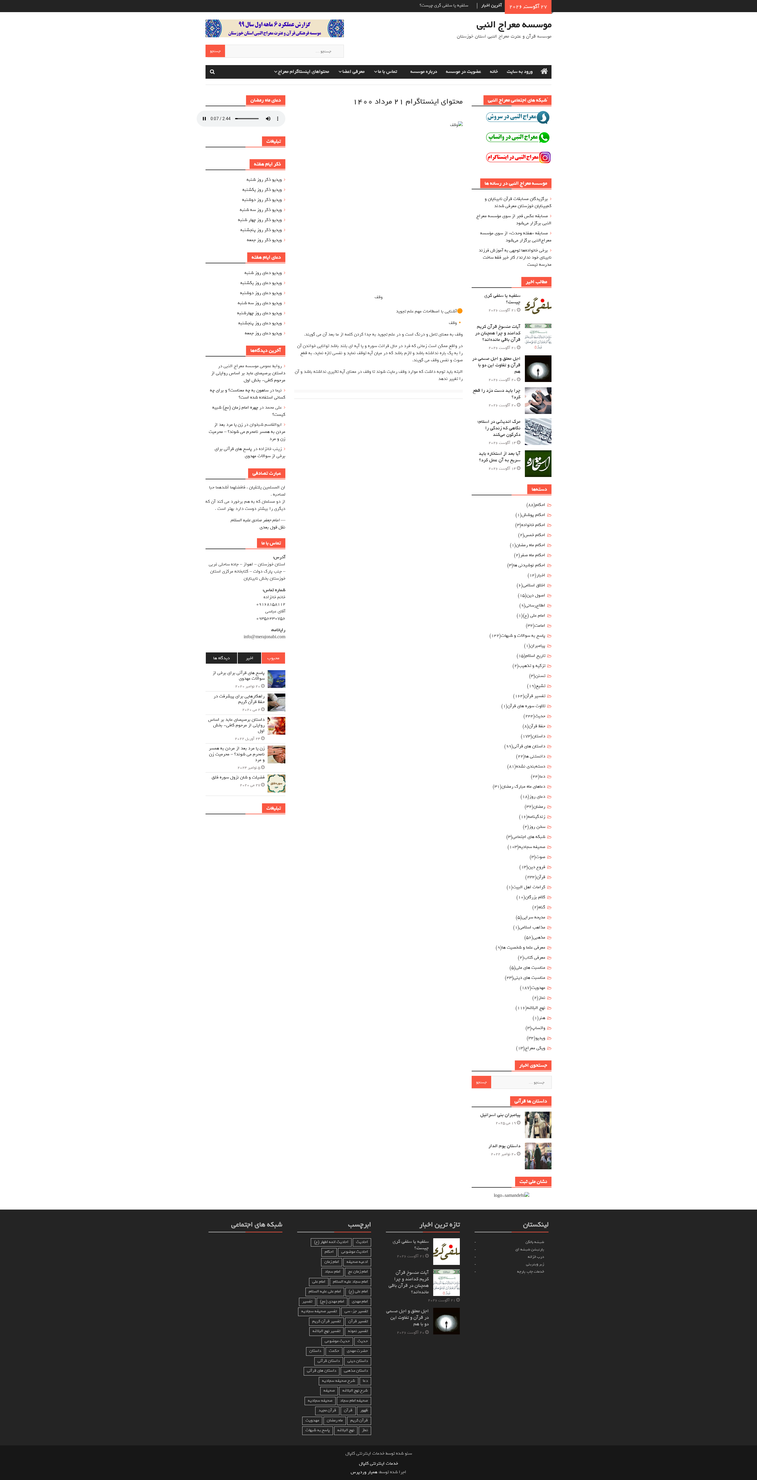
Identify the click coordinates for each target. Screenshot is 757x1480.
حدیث (540, 716)
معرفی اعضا (353, 71)
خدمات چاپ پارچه (530, 1271)
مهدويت (538, 987)
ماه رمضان (335, 1420)
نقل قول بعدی (272, 527)
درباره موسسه (423, 71)
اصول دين (536, 595)
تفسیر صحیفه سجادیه (319, 1311)
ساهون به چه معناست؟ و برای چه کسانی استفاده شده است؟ (247, 394)
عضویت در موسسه (463, 71)
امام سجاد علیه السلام (350, 1281)
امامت (540, 625)
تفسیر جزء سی (356, 1311)
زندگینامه (536, 816)
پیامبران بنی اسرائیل (500, 1115)
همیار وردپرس (364, 1472)
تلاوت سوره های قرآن (526, 706)
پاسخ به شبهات (317, 1430)
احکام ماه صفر (532, 555)
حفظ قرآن (537, 726)
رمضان (539, 806)
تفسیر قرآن (535, 695)
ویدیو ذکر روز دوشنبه (262, 199)
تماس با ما (387, 71)
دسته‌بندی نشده (530, 766)
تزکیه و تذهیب (532, 665)
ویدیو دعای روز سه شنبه (260, 303)
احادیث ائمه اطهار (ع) (331, 1242)
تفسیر (307, 1301)
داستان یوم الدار (504, 1146)
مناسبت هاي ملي (530, 967)
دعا (542, 776)
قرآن (541, 877)
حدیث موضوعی (337, 1341)
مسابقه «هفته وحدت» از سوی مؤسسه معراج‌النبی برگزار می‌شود (515, 237)
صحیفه (329, 1390)
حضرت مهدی (357, 1350)
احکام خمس (534, 535)
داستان (538, 736)
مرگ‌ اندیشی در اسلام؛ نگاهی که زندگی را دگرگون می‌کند (498, 428)
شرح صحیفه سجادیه (338, 1380)
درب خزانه (536, 1257)
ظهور (364, 1410)
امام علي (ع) (534, 615)
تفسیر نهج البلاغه (326, 1331)
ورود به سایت (520, 71)
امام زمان (331, 1261)
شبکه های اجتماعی (528, 836)
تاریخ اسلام (535, 655)
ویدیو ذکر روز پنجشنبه (261, 229)
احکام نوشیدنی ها (529, 565)
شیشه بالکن (534, 1242)
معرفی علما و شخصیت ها (523, 947)
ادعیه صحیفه (357, 1261)
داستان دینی (357, 1361)
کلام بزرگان (535, 897)
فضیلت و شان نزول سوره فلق (238, 777)
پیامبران (537, 645)
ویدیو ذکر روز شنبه (264, 179)
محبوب (273, 658)
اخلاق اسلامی (534, 585)
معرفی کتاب (534, 957)
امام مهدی (360, 1301)
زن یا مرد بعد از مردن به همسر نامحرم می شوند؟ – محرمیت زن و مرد (247, 431)
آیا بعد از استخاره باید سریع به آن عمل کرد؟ (499, 457)
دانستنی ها (535, 756)
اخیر (249, 658)
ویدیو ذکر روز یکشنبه (262, 189)
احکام (540, 504)
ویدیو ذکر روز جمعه (264, 240)
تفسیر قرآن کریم (326, 1321)
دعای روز (537, 796)
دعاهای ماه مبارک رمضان (523, 786)
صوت (540, 856)
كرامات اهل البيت (529, 887)
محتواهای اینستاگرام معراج (303, 71)
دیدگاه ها (221, 658)
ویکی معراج (535, 1048)
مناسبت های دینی (529, 977)
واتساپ (538, 1027)
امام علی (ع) (358, 1291)
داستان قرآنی (329, 1361)
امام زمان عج (358, 1271)
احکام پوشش (533, 514)
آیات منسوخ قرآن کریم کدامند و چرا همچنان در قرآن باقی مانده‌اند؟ (497, 333)
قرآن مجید (327, 1410)
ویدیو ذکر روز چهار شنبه (260, 219)
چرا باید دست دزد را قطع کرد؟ (496, 394)
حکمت (334, 1350)
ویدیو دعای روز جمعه (263, 333)
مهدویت (312, 1420)
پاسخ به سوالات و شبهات (523, 635)
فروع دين (536, 866)
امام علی (318, 1281)
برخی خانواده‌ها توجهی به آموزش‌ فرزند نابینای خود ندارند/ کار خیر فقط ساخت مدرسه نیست (515, 257)
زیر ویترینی (535, 1264)
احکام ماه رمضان (530, 545)
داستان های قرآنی (529, 746)
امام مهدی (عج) (332, 1301)
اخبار (540, 575)
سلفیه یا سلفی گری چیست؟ (444, 5)
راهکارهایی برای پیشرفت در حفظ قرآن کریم (239, 699)
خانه (494, 71)
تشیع (540, 685)
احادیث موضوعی (354, 1251)
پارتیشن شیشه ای (529, 1249)
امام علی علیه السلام (325, 1291)
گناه (541, 907)
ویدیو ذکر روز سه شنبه (261, 209)
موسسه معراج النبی (514, 25)
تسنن (540, 675)
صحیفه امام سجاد (354, 1400)
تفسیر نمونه (358, 1331)
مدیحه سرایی (533, 917)
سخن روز (537, 826)
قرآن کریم (359, 1420)
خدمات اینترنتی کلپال (378, 1463)
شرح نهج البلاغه (355, 1390)
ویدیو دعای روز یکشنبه (261, 282)
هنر (542, 1017)
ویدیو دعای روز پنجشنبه (260, 323)
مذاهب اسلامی (532, 927)
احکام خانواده (533, 524)
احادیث (362, 1242)
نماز (541, 997)
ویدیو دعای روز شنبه (263, 272)
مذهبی (539, 937)
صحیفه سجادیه (532, 846)
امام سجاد (332, 1271)
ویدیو (540, 1038)
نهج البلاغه (536, 1007)
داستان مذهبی (356, 1370)
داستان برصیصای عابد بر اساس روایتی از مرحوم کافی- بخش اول (248, 377)
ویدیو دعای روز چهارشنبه (259, 313)
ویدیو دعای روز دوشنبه (261, 292)
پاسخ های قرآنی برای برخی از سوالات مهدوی (250, 452)
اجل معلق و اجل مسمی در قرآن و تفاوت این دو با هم (496, 365)
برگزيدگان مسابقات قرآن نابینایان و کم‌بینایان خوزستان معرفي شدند (518, 202)
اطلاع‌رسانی (535, 605)
